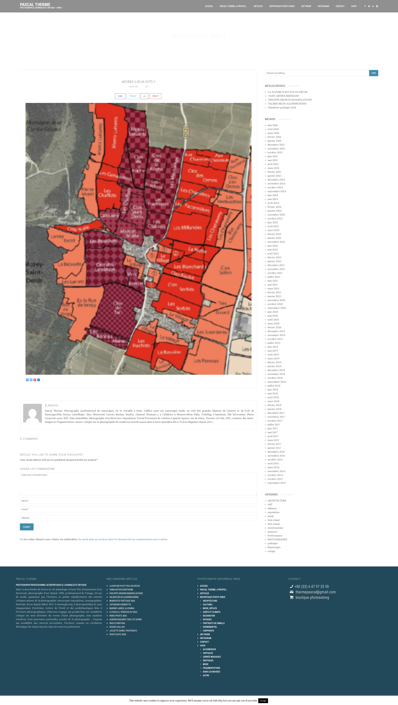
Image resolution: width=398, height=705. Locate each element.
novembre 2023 (276, 214)
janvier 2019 (274, 366)
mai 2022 (273, 249)
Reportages (274, 547)
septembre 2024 (277, 191)
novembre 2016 (276, 455)
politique (273, 543)
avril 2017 (273, 436)
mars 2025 (273, 168)
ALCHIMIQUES (209, 649)
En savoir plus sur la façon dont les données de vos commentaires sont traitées (122, 539)
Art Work (306, 6)
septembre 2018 (277, 381)
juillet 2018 (274, 385)
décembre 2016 (276, 451)
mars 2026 (273, 133)
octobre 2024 (275, 187)
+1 (144, 96)
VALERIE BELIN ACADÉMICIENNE (287, 103)
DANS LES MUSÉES (211, 671)
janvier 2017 (274, 448)
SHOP (353, 6)
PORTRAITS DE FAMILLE (214, 623)
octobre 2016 (275, 459)
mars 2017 (273, 440)
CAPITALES (208, 653)
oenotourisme (275, 527)
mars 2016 (273, 467)
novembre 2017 (276, 416)
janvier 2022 (274, 261)
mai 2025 (273, 160)
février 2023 (274, 234)
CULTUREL (208, 604)
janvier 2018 (274, 409)
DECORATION (209, 616)
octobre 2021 (275, 273)
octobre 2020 (275, 304)
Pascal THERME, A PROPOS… (233, 6)
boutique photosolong (312, 597)
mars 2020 (273, 323)
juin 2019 (273, 346)
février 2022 (274, 257)
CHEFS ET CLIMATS (211, 612)
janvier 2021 (274, 296)
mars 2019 (273, 358)
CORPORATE (208, 630)
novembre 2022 (276, 242)
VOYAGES (207, 619)
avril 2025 (273, 164)
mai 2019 (273, 350)
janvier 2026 (274, 140)
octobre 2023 (275, 218)
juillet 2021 (274, 276)
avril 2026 (273, 129)
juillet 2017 (274, 424)
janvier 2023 (274, 238)
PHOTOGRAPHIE (277, 539)
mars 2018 (273, 401)
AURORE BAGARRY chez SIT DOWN (125, 619)
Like (120, 96)
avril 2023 (273, 226)
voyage (271, 551)
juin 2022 (273, 245)
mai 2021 (273, 284)
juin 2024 (273, 195)
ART (270, 504)
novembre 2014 (276, 471)
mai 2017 (273, 432)
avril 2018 (273, 397)
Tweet (133, 96)
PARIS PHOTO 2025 (118, 616)
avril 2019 (273, 354)
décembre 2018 (276, 370)
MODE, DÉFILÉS (210, 608)
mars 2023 (273, 230)
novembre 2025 (276, 148)
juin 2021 (273, 280)
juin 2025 (273, 156)
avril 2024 (273, 203)
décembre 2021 (276, 265)
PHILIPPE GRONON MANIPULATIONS (290, 99)
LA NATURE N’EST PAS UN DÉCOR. (288, 92)
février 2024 (274, 207)
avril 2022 (273, 253)
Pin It (155, 96)
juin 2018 (273, 389)
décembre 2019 (276, 331)
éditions (272, 508)
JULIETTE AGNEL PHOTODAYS (123, 630)
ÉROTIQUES (208, 660)
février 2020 (274, 327)
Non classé (274, 520)
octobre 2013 (275, 479)
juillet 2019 (274, 343)
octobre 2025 (275, 152)
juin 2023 (273, 222)
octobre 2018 (275, 378)
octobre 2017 (275, 420)
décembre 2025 (276, 144)
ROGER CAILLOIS (117, 627)
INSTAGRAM (323, 6)
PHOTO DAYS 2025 (117, 634)
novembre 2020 (276, 300)
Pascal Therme (41, 5)
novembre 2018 (276, 374)
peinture (272, 531)
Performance (275, 535)
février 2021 (274, 292)
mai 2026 (273, 125)
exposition (273, 512)
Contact (340, 6)
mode (271, 516)
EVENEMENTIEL (210, 627)
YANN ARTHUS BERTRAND (283, 95)
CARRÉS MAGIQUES (212, 657)
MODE (205, 664)
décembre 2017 (276, 413)
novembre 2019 (276, 335)
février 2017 (274, 444)
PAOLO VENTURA (117, 623)
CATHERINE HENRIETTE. (120, 604)
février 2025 (274, 172)
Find (373, 73)
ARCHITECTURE (277, 500)
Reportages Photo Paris (282, 6)
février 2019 (274, 362)
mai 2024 (273, 199)
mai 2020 (273, 315)
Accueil (209, 6)
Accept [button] (263, 700)
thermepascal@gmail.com (316, 592)
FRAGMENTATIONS (211, 668)
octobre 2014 (275, 475)
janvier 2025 (274, 175)
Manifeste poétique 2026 (282, 107)
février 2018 (274, 405)
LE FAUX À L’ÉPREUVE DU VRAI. (123, 612)
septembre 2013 (277, 483)
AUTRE (206, 675)
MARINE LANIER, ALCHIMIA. (122, 608)
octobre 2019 (275, 339)
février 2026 (274, 137)
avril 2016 (273, 463)
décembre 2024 (276, 179)
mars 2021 (273, 288)
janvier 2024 (274, 210)
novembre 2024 (276, 183)
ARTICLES (258, 6)
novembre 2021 (276, 269)
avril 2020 (273, 319)
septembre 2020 (277, 308)
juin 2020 (273, 311)
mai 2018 (273, 393)
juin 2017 (273, 428)
